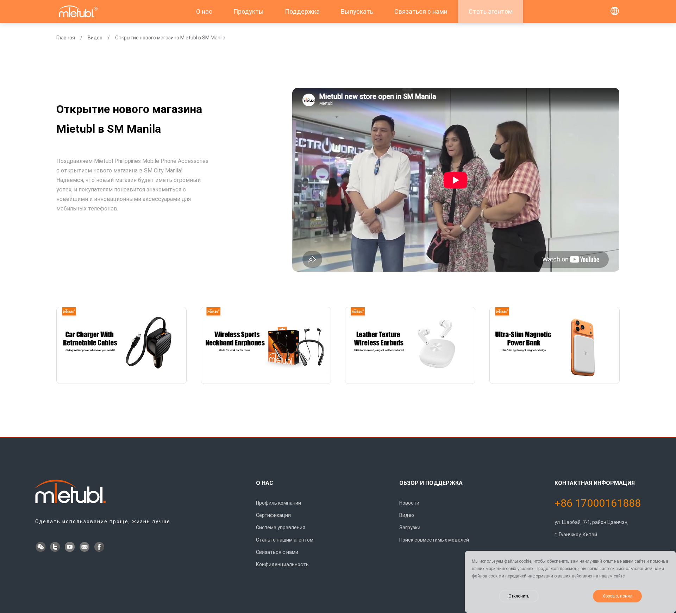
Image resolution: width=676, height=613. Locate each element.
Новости (409, 503)
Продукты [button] (248, 11)
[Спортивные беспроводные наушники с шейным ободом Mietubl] (266, 345)
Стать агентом (491, 11)
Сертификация (273, 515)
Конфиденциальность (282, 564)
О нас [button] (204, 11)
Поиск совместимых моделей (434, 540)
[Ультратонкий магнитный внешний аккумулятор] (554, 345)
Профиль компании (278, 503)
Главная (65, 37)
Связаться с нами (420, 11)
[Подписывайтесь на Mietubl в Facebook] (100, 547)
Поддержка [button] (302, 11)
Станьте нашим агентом (284, 540)
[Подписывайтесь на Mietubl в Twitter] (55, 547)
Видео (95, 37)
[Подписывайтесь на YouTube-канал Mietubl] (70, 547)
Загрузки (409, 527)
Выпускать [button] (357, 11)
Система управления (280, 527)
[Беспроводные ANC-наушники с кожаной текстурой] (410, 345)
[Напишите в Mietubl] (85, 547)
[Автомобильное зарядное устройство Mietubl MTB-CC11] (121, 345)
